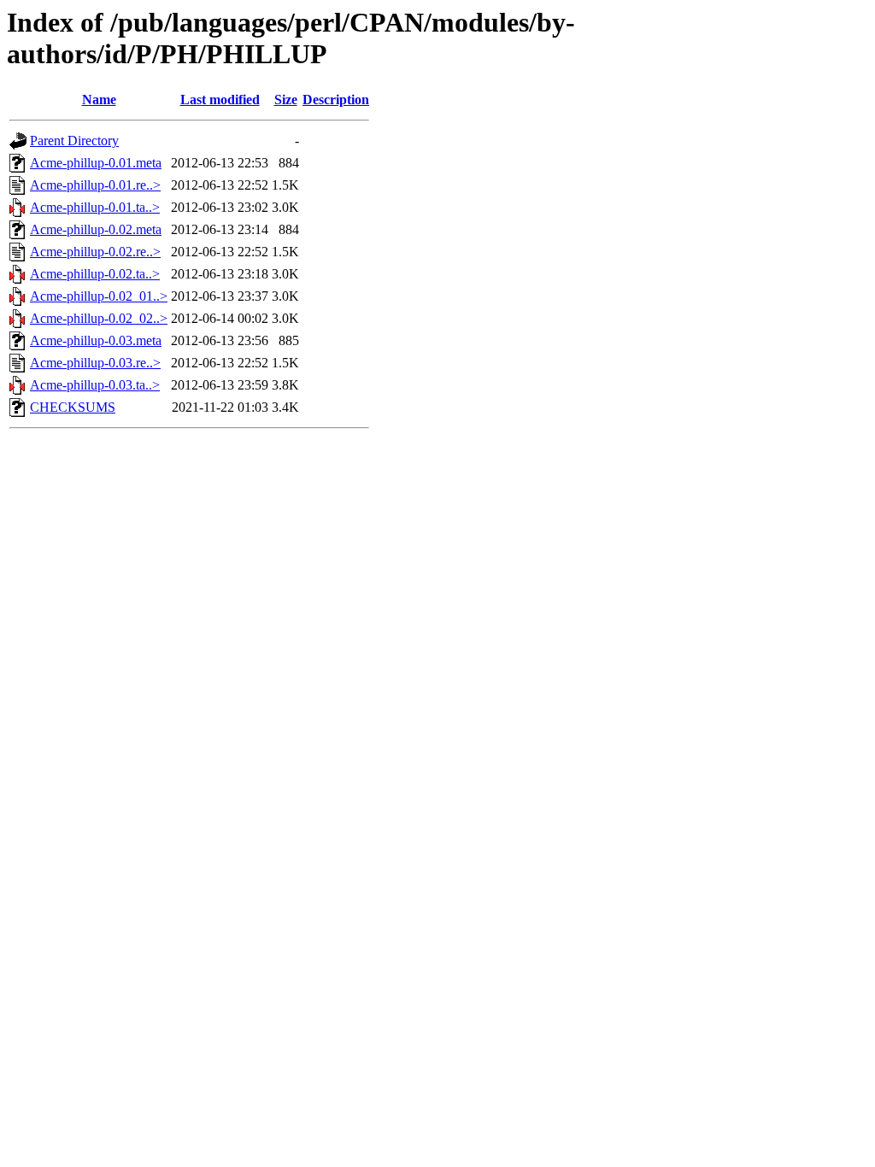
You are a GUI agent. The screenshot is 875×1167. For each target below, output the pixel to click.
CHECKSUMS (72, 407)
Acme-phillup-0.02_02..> (98, 318)
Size (285, 99)
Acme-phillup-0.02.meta (95, 229)
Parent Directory (74, 140)
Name (99, 99)
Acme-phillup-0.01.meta (95, 162)
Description (335, 99)
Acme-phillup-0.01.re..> (95, 185)
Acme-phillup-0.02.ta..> (95, 274)
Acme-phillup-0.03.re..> (95, 362)
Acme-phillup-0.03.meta (95, 340)
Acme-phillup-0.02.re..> (95, 251)
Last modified (220, 99)
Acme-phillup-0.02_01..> (98, 296)
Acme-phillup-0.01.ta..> (95, 207)
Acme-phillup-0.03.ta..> (95, 385)
